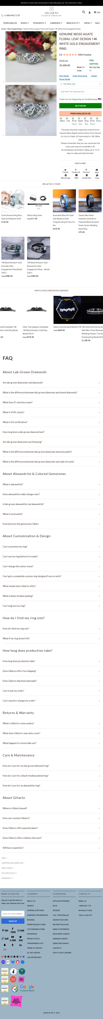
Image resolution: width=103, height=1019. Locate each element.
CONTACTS (57, 948)
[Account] (90, 12)
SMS (76, 178)
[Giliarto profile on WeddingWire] (4, 991)
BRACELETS (73, 22)
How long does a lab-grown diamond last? (51, 432)
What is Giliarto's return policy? (51, 723)
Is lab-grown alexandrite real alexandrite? (51, 504)
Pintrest (86, 172)
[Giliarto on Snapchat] (5, 945)
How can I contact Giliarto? (51, 818)
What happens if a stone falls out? (51, 743)
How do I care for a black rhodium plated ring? (51, 776)
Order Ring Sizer (80, 76)
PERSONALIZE (10, 23)
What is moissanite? (51, 514)
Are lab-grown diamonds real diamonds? (51, 383)
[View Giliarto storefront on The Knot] (13, 982)
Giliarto (46, 1013)
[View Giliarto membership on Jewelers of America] (13, 974)
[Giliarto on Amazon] (17, 957)
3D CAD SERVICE (33, 953)
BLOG (55, 906)
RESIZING (30, 920)
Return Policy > (9, 873)
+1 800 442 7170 (12, 15)
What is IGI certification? (51, 422)
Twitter (65, 172)
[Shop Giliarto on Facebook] (22, 963)
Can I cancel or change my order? (51, 701)
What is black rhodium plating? (51, 596)
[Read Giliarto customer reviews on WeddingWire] (22, 974)
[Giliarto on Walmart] (24, 957)
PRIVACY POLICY (33, 939)
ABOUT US (31, 901)
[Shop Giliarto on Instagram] (18, 963)
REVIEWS (56, 910)
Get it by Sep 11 (94, 65)
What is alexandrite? (51, 484)
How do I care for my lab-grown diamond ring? (51, 766)
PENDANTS (39, 22)
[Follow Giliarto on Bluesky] (13, 963)
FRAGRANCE (32, 934)
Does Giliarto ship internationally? (51, 681)
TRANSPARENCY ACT (35, 943)
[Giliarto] (51, 10)
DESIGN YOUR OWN (60, 920)
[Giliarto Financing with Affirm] (8, 963)
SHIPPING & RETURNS (35, 910)
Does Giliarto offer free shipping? (51, 671)
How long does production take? (51, 661)
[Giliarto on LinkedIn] (20, 945)
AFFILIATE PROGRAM (61, 901)
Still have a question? (51, 848)
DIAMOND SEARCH (60, 939)
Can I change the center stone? (51, 566)
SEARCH (30, 906)
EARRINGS (56, 22)
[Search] (84, 12)
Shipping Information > (13, 863)
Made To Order (80, 69)
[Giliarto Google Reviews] (11, 957)
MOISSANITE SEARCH (61, 934)
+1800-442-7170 (85, 906)
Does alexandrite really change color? (51, 494)
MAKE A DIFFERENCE (61, 929)
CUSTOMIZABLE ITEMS (36, 929)
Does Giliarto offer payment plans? (51, 828)
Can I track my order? (51, 691)
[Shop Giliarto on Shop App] (3, 963)
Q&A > (4, 858)
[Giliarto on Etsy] (8, 957)
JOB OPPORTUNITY (34, 957)
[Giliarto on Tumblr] (12, 945)
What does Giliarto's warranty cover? (51, 733)
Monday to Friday (85, 910)
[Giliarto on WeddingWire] (5, 957)
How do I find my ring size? (51, 628)
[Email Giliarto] (5, 949)
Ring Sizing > (8, 868)
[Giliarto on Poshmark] (20, 957)
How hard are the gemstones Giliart (51, 524)
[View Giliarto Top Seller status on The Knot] (21, 982)
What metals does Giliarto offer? (51, 586)
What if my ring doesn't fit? (51, 638)
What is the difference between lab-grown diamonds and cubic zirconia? (51, 462)
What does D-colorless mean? (51, 402)
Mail (97, 172)
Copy (97, 178)
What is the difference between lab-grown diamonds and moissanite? (51, 452)
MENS (88, 22)
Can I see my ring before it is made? (51, 556)
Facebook (76, 172)
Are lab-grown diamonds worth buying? (51, 442)
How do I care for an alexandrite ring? (51, 785)
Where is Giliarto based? (51, 808)
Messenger (66, 178)
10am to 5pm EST (85, 915)
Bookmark (86, 178)
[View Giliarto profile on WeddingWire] (4, 974)
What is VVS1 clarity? (51, 412)
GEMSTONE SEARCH (61, 943)
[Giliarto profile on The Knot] (4, 1004)
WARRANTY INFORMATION (37, 915)
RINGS (25, 22)
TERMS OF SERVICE (34, 948)
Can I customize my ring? (51, 546)
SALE (97, 23)
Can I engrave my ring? (51, 606)
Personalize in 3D (80, 113)
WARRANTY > (8, 878)
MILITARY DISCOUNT (61, 925)
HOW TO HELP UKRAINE (62, 953)
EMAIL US (82, 901)
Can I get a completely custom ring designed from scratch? (51, 576)
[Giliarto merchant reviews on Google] (23, 993)
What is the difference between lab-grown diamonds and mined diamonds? (51, 392)
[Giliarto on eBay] (14, 957)
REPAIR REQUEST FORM (36, 925)
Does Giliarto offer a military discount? (51, 838)
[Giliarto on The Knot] (2, 957)
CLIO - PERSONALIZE (61, 915)
